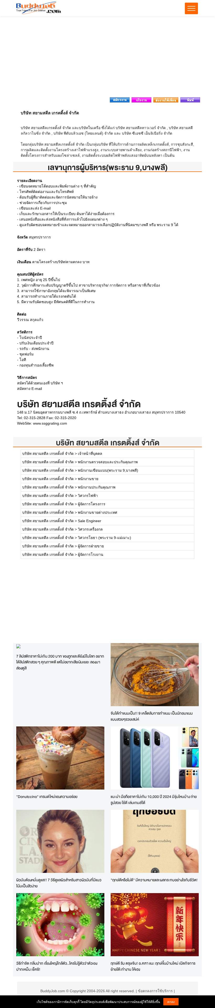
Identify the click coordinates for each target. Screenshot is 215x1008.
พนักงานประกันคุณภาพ (96, 487)
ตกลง (171, 1001)
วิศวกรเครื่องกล (90, 529)
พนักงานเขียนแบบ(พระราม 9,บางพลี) (108, 470)
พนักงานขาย (88, 479)
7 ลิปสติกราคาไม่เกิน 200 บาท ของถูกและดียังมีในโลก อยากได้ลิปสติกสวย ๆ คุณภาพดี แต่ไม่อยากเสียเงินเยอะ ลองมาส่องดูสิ (60, 662)
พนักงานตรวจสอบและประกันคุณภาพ (108, 462)
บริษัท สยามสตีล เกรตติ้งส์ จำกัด (107, 443)
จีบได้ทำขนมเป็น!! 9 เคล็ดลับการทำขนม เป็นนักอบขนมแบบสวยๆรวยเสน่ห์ (152, 716)
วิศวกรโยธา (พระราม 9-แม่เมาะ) (104, 538)
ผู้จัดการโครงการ (91, 504)
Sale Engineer (89, 521)
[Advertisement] (107, 58)
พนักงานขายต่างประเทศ (97, 512)
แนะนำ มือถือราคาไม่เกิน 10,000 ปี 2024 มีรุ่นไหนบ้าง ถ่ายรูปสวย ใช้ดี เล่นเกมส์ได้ (154, 799)
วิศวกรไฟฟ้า (88, 495)
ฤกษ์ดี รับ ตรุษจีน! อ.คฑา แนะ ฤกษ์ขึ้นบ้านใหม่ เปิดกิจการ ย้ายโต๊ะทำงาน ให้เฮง (153, 966)
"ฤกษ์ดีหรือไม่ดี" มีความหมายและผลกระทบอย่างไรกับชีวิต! (154, 880)
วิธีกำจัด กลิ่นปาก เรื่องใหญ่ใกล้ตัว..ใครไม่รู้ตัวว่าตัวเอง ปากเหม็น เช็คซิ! (56, 966)
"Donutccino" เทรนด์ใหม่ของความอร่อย (46, 796)
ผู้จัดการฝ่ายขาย (91, 546)
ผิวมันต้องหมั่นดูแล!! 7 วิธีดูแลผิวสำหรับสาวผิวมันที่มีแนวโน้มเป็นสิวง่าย (58, 883)
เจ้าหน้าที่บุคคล (90, 453)
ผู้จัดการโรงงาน (90, 554)
